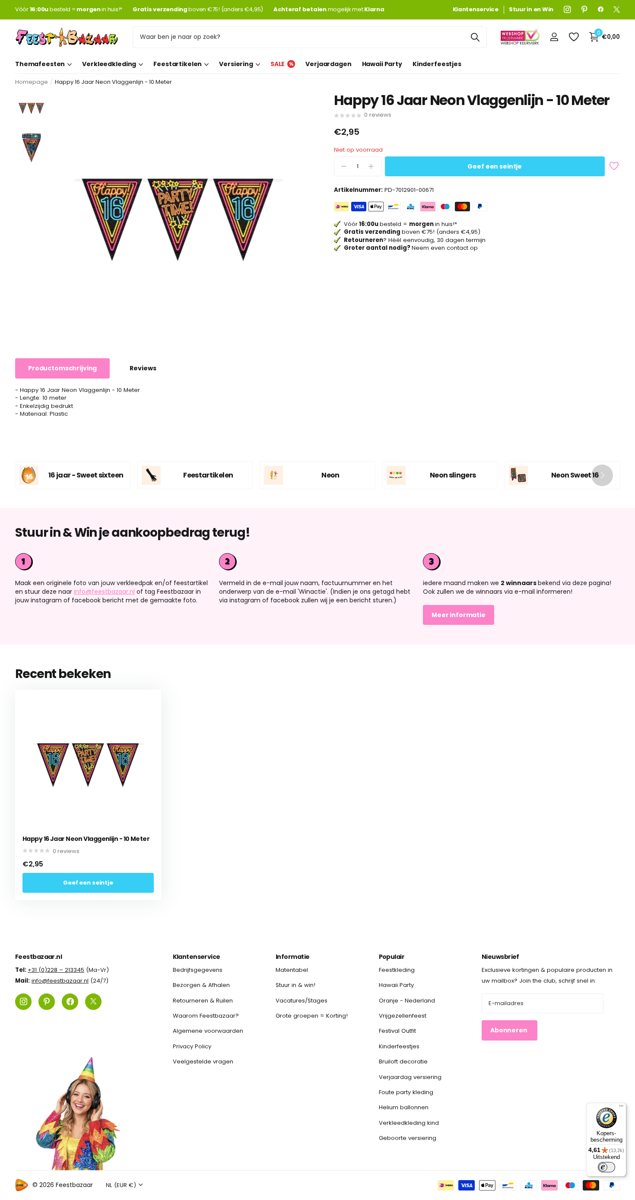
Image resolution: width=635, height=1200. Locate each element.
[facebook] (600, 9)
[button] (602, 475)
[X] (616, 9)
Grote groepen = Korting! (312, 1016)
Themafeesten (40, 64)
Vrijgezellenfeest (402, 1016)
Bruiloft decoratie (403, 1061)
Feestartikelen (177, 64)
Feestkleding (397, 970)
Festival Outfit (397, 1031)
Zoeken (475, 37)
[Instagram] (567, 9)
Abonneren (509, 1030)
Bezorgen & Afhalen (201, 985)
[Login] (554, 37)
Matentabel (292, 970)
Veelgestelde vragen (203, 1061)
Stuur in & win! (295, 985)
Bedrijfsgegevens (197, 970)
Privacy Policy (192, 1046)
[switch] (606, 1167)
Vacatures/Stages (301, 1000)
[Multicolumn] (521, 561)
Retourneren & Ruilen (203, 1000)
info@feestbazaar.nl (104, 591)
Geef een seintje (494, 166)
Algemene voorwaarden (208, 1031)
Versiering (236, 64)
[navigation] (31, 108)
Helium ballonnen (404, 1107)
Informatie (292, 956)
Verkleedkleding (109, 64)
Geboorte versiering (407, 1138)
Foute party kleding (406, 1092)
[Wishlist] (573, 37)
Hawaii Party (382, 64)
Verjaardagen (328, 64)
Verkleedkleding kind (409, 1122)
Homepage (31, 82)
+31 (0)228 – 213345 (56, 970)
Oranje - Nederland (407, 1000)
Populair (392, 956)
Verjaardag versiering (410, 1077)
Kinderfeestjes (437, 64)
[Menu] (621, 1108)
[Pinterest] (584, 9)
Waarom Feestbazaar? (206, 1016)
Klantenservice (196, 956)
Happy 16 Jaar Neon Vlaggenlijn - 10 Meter (85, 839)
